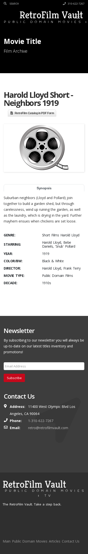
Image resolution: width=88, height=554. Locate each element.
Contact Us (70, 541)
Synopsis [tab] (44, 188)
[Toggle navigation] (77, 16)
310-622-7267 (75, 3)
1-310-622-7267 (40, 420)
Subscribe (14, 378)
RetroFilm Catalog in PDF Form (34, 113)
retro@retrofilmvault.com (48, 427)
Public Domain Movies (29, 541)
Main (7, 541)
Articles (54, 541)
